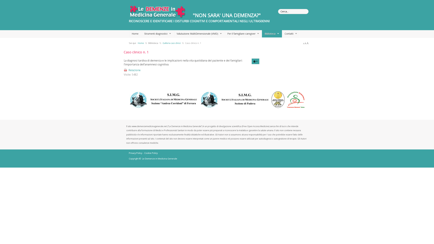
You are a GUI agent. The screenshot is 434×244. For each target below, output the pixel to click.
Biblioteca (270, 33)
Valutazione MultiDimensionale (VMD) (197, 33)
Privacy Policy (135, 153)
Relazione (135, 70)
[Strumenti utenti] (255, 61)
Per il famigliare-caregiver (241, 33)
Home (135, 33)
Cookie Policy (151, 153)
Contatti (289, 33)
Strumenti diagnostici (155, 33)
